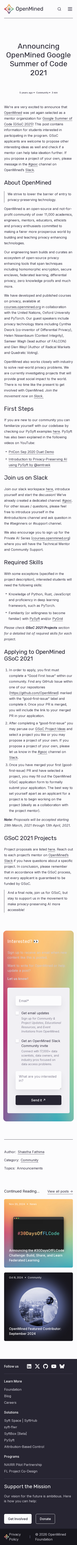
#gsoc (33, 164)
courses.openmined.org (22, 307)
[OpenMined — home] (23, 9)
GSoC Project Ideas (50, 729)
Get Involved (18, 1519)
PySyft (35, 619)
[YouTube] (53, 1366)
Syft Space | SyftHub (20, 1420)
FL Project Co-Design (20, 1471)
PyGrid (57, 619)
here (56, 431)
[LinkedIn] (29, 1366)
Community (42, 92)
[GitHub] (45, 1366)
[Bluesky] (62, 1366)
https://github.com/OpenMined (34, 693)
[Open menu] (70, 8)
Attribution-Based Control (24, 1447)
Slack (29, 170)
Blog (7, 1396)
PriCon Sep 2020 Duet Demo (31, 452)
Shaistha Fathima (31, 1152)
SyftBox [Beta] (15, 1434)
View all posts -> (60, 1191)
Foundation (13, 1389)
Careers (10, 1402)
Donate (45, 1519)
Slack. (39, 396)
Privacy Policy (15, 1536)
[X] (37, 1366)
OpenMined (13, 113)
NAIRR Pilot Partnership (23, 1465)
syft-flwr (10, 1427)
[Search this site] (59, 8)
